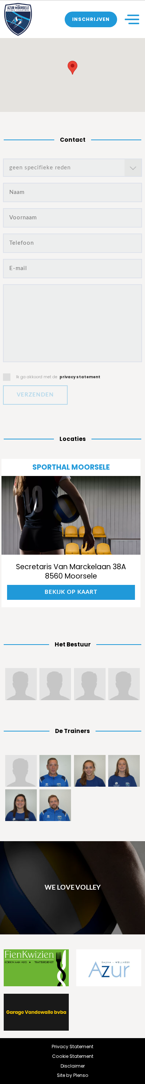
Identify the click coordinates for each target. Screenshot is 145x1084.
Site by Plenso (72, 1075)
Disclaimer (73, 1066)
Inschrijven (91, 19)
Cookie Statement (72, 1056)
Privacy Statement (72, 1046)
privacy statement (79, 377)
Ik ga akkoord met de (58, 377)
